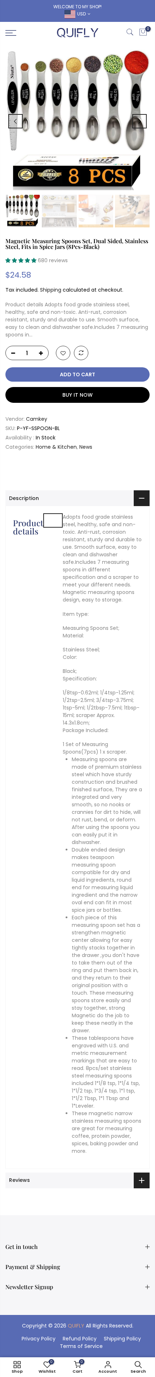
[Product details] (53, 520)
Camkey (36, 419)
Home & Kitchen (56, 447)
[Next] (139, 121)
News (85, 447)
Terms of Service (81, 1346)
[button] (21, 260)
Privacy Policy (39, 1338)
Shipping (50, 289)
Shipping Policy (122, 1338)
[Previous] (15, 121)
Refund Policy (80, 1338)
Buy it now (77, 395)
